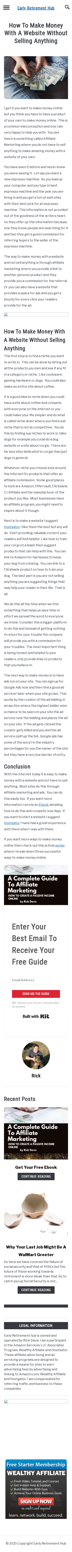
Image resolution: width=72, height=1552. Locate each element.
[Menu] (6, 8)
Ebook (44, 805)
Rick (36, 1076)
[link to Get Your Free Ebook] (36, 1133)
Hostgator (12, 527)
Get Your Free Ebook (36, 1167)
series (60, 845)
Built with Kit (36, 1016)
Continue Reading (36, 1176)
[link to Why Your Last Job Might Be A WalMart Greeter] (36, 1213)
